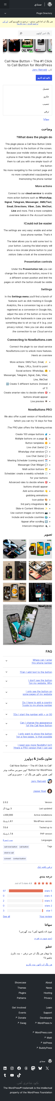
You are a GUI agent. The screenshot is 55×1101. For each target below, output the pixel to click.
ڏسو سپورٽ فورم (43, 938)
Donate (20, 1017)
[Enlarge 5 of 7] (48, 586)
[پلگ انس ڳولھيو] (21, 33)
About (49, 982)
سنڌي (42, 1061)
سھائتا (46, 119)
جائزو (46, 96)
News (49, 987)
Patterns (21, 997)
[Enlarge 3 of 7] (48, 564)
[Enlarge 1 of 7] (48, 543)
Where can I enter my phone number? (42, 661)
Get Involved (19, 1007)
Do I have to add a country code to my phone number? (37, 704)
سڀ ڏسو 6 (8, 840)
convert (7, 858)
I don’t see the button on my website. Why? (40, 682)
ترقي (46, 111)
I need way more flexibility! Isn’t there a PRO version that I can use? (32, 746)
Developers (46, 1017)
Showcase (20, 982)
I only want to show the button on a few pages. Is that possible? (34, 735)
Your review (45, 916)
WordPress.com (42, 1032)
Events (22, 1012)
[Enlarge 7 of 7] (48, 608)
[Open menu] (4, 4)
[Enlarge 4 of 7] (22, 564)
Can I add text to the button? (36, 672)
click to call (9, 853)
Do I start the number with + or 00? (32, 714)
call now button (10, 847)
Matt (48, 1037)
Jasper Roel (39, 791)
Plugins (22, 992)
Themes (21, 987)
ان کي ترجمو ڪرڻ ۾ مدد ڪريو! (20, 22)
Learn (49, 1007)
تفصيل (46, 88)
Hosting (48, 992)
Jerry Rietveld (39, 69)
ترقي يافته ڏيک (44, 866)
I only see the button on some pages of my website (37, 693)
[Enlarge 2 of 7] (22, 543)
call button (24, 847)
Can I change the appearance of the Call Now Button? (36, 724)
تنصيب (46, 103)
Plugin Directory (44, 13)
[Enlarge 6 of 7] (22, 586)
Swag (21, 1023)
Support (48, 1012)
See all (6, 916)
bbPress (46, 1042)
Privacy (48, 997)
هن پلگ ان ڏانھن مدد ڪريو (39, 964)
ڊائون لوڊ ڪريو (44, 77)
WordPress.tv (43, 1023)
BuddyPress (44, 1047)
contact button (19, 858)
